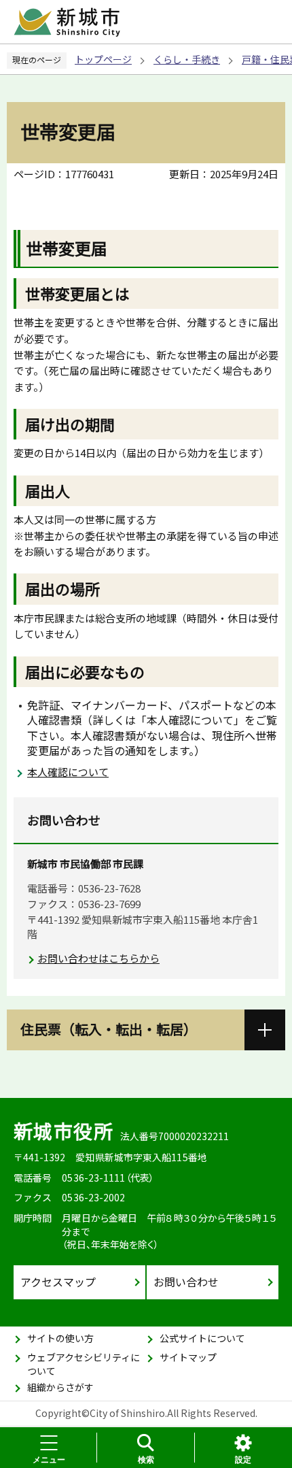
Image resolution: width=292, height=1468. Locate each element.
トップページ (103, 59)
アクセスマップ (58, 1281)
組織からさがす (60, 1387)
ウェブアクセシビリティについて (83, 1364)
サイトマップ (188, 1357)
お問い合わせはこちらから (98, 958)
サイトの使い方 (60, 1338)
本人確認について (68, 772)
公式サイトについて (202, 1338)
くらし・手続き (186, 59)
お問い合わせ (186, 1281)
